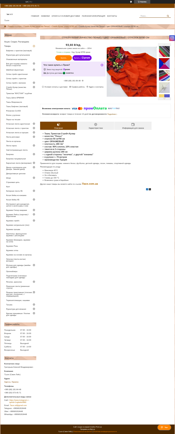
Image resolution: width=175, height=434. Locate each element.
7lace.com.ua (90, 183)
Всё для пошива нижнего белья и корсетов (16, 64)
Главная (35, 16)
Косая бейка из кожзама (16, 195)
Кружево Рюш (12, 246)
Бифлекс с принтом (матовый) (19, 51)
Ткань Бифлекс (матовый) (17, 106)
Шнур (8, 178)
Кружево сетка (12, 250)
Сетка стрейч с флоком (16, 83)
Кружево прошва (13, 229)
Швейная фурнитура (15, 70)
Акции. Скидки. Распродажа (16, 42)
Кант (8, 187)
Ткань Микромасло (14, 102)
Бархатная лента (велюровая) (19, 163)
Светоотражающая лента (17, 150)
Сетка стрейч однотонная (17, 74)
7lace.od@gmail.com (18, 405)
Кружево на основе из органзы (19, 255)
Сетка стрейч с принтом (16, 78)
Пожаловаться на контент (82, 431)
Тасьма (9, 305)
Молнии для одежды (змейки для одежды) (18, 266)
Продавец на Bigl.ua (87, 429)
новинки (45, 16)
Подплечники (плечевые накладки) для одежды (16, 277)
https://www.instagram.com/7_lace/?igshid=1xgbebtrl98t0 (20, 401)
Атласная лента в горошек (17, 133)
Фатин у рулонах (13, 115)
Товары (7, 46)
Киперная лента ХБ (14, 191)
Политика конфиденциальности (105, 431)
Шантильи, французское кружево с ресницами (16, 235)
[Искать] (168, 16)
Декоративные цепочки (15, 173)
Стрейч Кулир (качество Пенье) (36, 26)
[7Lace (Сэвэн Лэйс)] (9, 14)
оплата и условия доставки (66, 16)
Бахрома (10, 154)
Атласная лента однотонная (18, 124)
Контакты (112, 16)
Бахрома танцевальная (16, 159)
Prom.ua (99, 427)
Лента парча (11, 146)
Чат (166, 427)
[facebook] (147, 190)
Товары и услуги (15, 26)
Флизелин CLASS (13, 111)
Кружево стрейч (12, 221)
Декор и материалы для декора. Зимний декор (16, 168)
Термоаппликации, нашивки (18, 300)
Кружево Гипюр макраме (16, 210)
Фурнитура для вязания (16, 309)
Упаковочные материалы (16, 59)
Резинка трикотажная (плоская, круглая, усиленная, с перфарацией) (19, 294)
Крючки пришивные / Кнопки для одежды (18, 314)
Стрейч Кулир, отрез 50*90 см (64, 26)
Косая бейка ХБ (12, 200)
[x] (150, 190)
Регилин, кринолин (14, 282)
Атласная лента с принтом (17, 128)
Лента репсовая (13, 137)
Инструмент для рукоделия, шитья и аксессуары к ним (18, 205)
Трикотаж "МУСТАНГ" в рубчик (19, 93)
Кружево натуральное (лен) (17, 225)
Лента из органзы (13, 141)
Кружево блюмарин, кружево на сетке (18, 241)
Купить (63, 58)
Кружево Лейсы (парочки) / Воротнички (17, 215)
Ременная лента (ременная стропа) (18, 287)
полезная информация (93, 16)
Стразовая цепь (12, 182)
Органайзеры (11, 271)
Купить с (77, 58)
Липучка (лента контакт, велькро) (16, 260)
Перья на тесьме (13, 119)
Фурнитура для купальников (18, 55)
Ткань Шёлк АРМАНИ (15, 98)
